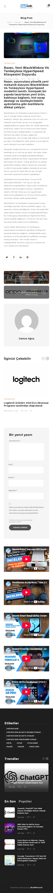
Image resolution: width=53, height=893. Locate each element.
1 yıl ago (16, 79)
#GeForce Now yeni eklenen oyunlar (21, 739)
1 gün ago (11, 787)
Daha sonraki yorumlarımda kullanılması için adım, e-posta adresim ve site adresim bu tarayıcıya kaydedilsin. (26, 510)
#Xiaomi (21, 747)
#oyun (19, 743)
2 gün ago (20, 849)
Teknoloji (18, 22)
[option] (26, 387)
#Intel (9, 743)
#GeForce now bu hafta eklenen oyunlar (23, 732)
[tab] (10, 801)
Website (12, 491)
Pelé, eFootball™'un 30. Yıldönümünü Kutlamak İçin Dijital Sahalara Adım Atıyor (29, 279)
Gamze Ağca (8, 79)
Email (11, 478)
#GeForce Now (12, 729)
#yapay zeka (34, 747)
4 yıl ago (15, 411)
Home (9, 22)
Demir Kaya (8, 411)
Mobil (34, 290)
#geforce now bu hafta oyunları (20, 736)
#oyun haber (32, 743)
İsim (10, 465)
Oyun (18, 274)
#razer (9, 747)
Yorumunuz (14, 441)
